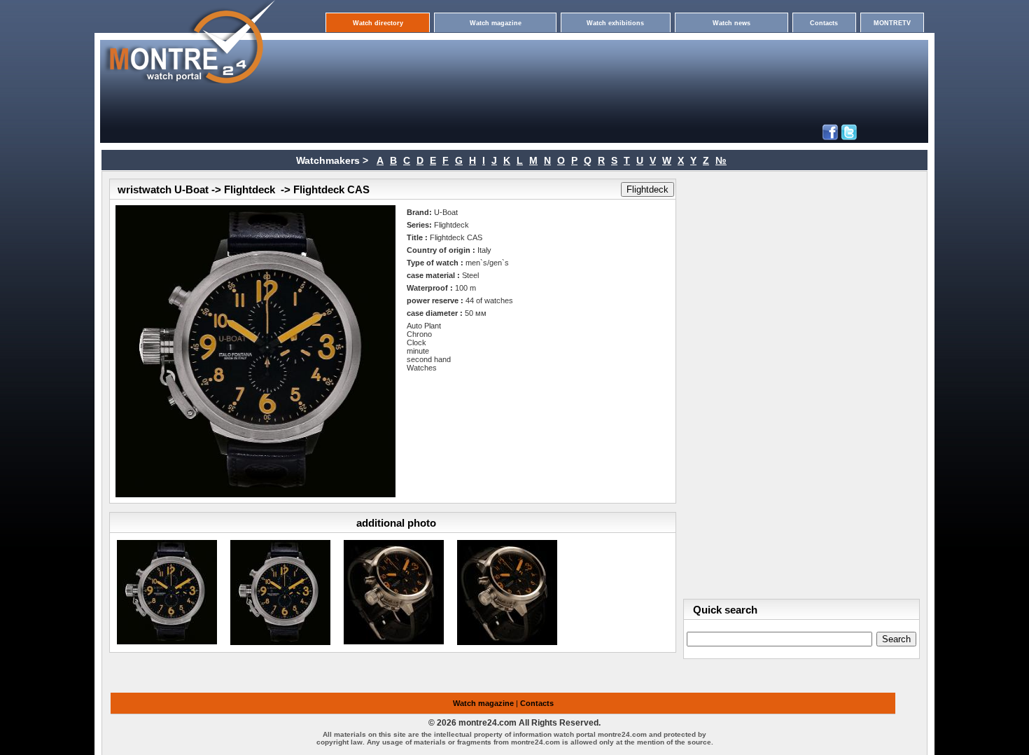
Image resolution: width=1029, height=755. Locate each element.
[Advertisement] (485, 57)
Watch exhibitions (615, 23)
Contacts (824, 23)
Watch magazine (496, 23)
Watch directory (378, 23)
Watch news (731, 23)
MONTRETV (892, 23)
